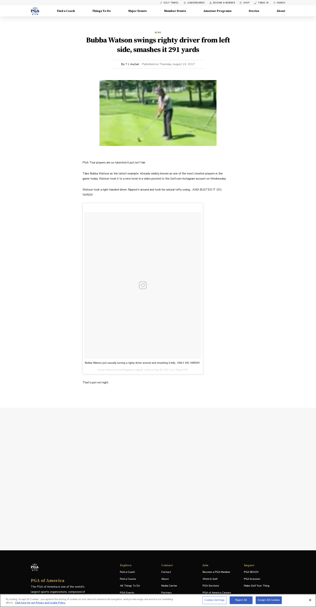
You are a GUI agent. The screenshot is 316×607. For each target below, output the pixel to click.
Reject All (241, 600)
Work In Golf (210, 579)
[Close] (310, 600)
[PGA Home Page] (35, 10)
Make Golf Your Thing (256, 586)
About (280, 11)
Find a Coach (66, 11)
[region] (158, 600)
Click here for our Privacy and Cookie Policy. (40, 603)
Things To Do (101, 11)
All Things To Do (130, 585)
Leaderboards (196, 3)
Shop (245, 3)
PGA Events (127, 592)
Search (281, 2)
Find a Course (128, 579)
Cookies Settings (214, 600)
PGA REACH (251, 572)
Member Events (175, 11)
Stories (254, 11)
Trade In (261, 3)
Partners (166, 592)
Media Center (169, 586)
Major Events (137, 11)
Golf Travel (171, 3)
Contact (166, 572)
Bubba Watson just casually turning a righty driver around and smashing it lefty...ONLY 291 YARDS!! (142, 362)
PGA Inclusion (252, 579)
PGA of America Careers (217, 593)
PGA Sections (211, 585)
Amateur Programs (217, 11)
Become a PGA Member (216, 572)
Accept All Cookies (269, 600)
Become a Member (224, 3)
